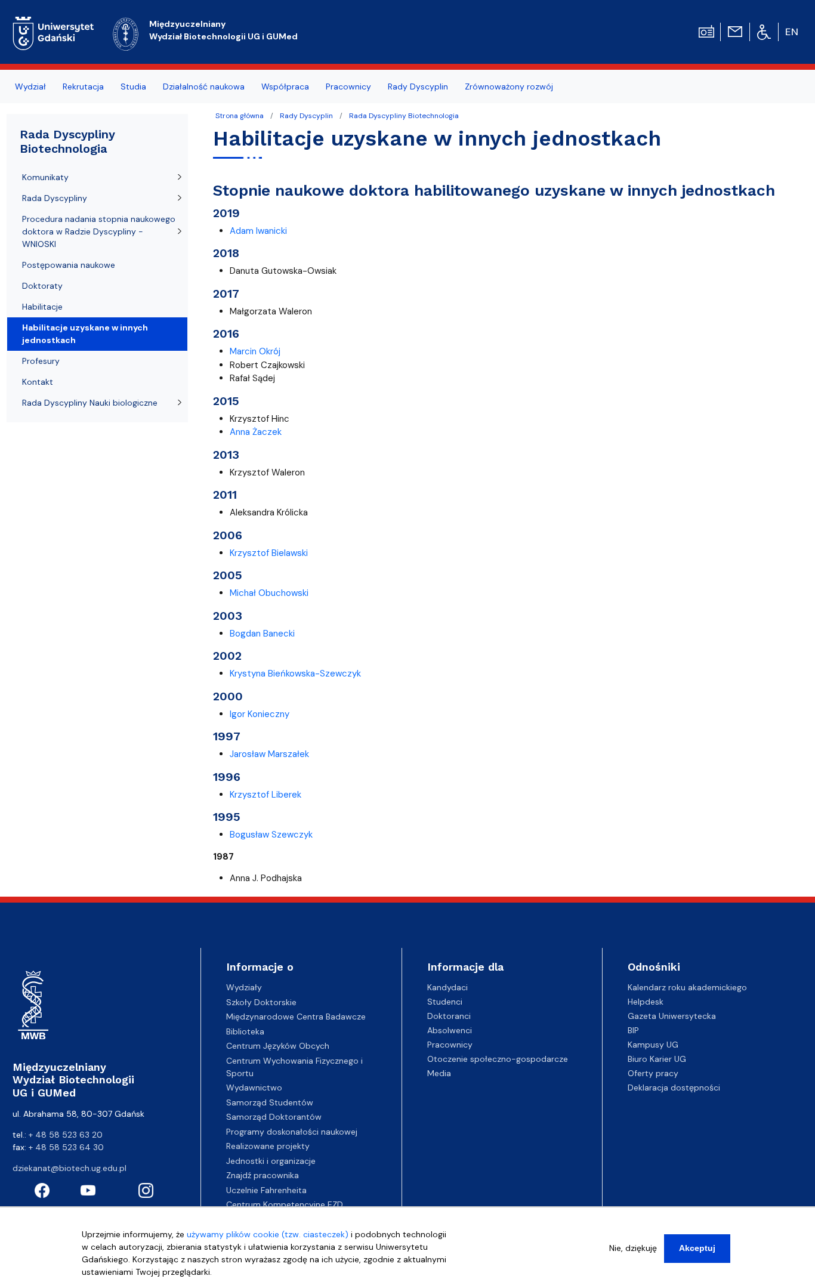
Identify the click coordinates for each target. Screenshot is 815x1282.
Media (439, 1073)
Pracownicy (450, 1044)
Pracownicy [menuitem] (348, 86)
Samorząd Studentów (269, 1102)
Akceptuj (697, 1248)
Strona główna (239, 116)
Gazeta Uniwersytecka (672, 1016)
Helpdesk (645, 1001)
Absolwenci (449, 1030)
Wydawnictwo (254, 1087)
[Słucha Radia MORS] (706, 30)
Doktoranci (449, 1016)
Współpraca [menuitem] (285, 86)
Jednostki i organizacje (271, 1161)
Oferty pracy (653, 1073)
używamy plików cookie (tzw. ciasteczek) (267, 1234)
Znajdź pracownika (262, 1175)
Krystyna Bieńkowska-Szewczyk (295, 673)
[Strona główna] (53, 32)
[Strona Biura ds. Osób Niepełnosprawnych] (764, 31)
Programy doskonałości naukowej (291, 1131)
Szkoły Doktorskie (261, 1002)
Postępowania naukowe (68, 265)
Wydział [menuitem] (30, 86)
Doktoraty (42, 285)
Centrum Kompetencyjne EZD (284, 1204)
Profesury (41, 361)
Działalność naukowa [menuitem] (204, 86)
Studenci (444, 1001)
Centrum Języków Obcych (277, 1045)
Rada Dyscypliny (54, 198)
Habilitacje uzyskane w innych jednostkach (85, 333)
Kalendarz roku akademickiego (687, 987)
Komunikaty (45, 177)
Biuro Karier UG (657, 1059)
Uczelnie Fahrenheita (266, 1190)
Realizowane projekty (268, 1146)
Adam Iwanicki (258, 231)
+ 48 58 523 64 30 (66, 1147)
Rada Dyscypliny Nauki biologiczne (90, 402)
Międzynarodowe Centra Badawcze (296, 1016)
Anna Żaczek (256, 432)
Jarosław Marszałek (269, 754)
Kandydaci (447, 987)
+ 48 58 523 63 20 (66, 1134)
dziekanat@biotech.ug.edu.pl (69, 1168)
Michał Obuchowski (269, 593)
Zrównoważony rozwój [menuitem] (509, 86)
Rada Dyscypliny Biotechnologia (404, 116)
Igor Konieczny (259, 714)
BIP (633, 1030)
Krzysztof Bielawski (269, 553)
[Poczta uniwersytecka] (735, 30)
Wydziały (244, 987)
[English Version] (792, 32)
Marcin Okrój (255, 351)
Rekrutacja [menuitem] (83, 86)
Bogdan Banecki (262, 634)
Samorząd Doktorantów (274, 1116)
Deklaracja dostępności (674, 1087)
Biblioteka (245, 1031)
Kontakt (37, 381)
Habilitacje (42, 306)
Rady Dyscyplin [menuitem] (418, 86)
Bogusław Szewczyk (271, 835)
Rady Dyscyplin (306, 116)
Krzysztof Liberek (265, 795)
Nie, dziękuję (633, 1248)
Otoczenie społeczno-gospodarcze (497, 1059)
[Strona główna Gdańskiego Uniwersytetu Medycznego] (126, 32)
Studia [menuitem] (133, 86)
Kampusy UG (653, 1044)
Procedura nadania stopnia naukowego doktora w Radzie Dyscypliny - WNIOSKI (98, 231)
